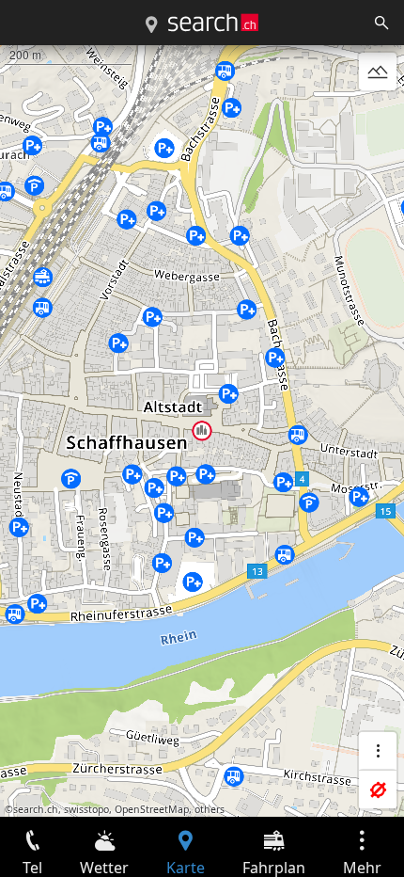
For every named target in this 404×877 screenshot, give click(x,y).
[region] (202, 431)
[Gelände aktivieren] (377, 71)
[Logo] (213, 22)
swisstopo (86, 809)
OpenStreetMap (152, 809)
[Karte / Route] (151, 25)
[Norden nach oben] (377, 117)
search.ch (35, 809)
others (209, 809)
